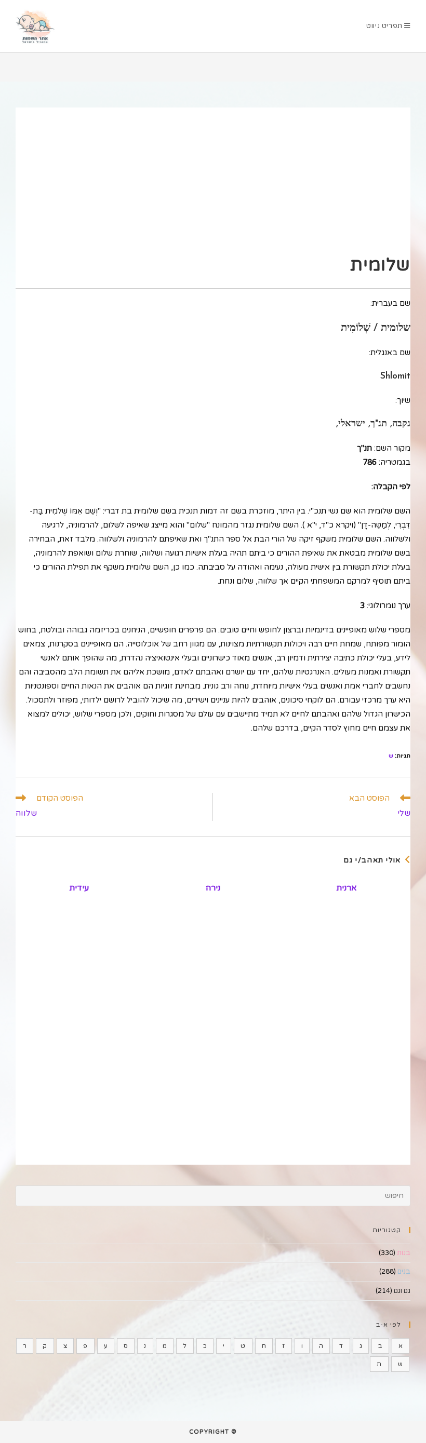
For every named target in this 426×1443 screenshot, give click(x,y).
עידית (79, 888)
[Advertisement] (213, 180)
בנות (403, 1253)
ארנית (346, 888)
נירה (213, 888)
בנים (403, 1271)
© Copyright (213, 1431)
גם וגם (402, 1291)
